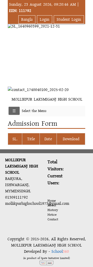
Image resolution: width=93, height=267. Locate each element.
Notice (52, 214)
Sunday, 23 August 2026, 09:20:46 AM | (44, 7)
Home (52, 200)
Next (80, 50)
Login (44, 19)
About (52, 205)
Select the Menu (34, 111)
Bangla (27, 19)
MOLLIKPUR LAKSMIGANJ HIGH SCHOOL (47, 99)
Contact (53, 219)
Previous (13, 50)
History (53, 210)
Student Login (69, 19)
